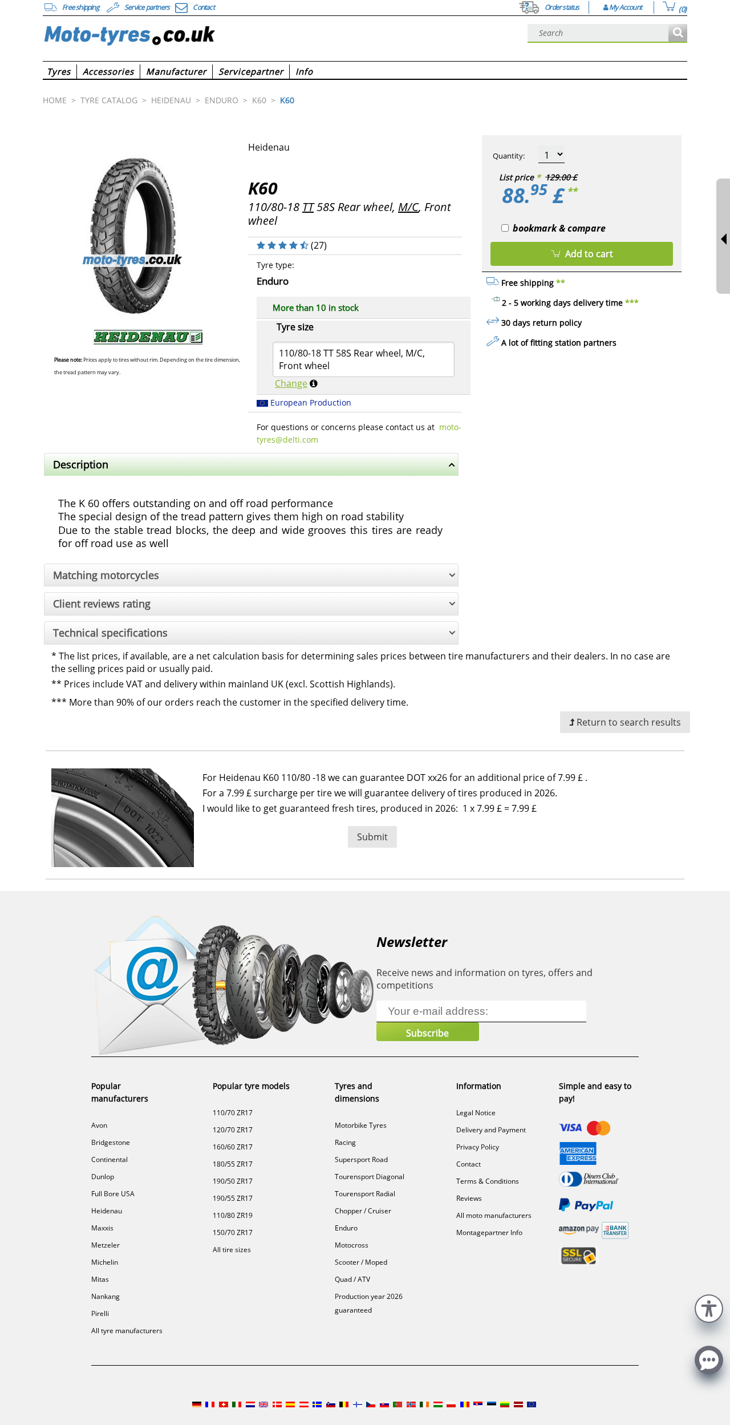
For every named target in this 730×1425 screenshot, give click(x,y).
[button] (709, 1307)
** (572, 191)
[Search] (677, 33)
